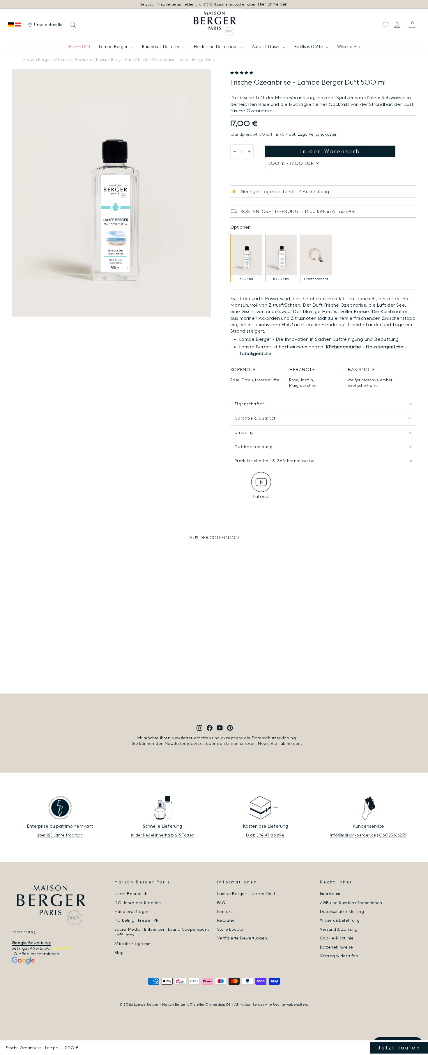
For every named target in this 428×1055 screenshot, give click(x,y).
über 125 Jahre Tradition (60, 835)
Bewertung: (31, 942)
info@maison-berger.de (353, 835)
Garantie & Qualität (255, 418)
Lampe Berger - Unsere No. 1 (246, 893)
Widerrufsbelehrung (340, 920)
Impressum (330, 893)
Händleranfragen (132, 911)
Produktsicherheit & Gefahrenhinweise (275, 460)
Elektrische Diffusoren (216, 46)
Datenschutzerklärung (342, 911)
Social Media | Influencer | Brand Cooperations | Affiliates (161, 932)
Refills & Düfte (309, 46)
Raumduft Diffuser (161, 46)
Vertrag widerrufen (339, 955)
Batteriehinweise (336, 947)
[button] (242, 73)
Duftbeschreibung (254, 446)
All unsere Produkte (73, 59)
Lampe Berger (114, 46)
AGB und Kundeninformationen (351, 902)
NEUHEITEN (77, 46)
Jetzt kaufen (398, 1047)
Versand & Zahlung (339, 929)
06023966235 (392, 835)
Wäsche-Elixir (350, 46)
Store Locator (231, 929)
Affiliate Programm (132, 943)
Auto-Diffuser (266, 46)
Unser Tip (244, 432)
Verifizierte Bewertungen (242, 938)
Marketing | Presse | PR (136, 920)
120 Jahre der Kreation (137, 902)
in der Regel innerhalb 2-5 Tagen (162, 835)
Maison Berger (37, 59)
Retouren (226, 920)
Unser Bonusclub (131, 893)
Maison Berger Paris (115, 59)
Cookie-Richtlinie (337, 938)
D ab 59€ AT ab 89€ (265, 835)
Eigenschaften (250, 403)
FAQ (221, 902)
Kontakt (224, 911)
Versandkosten (323, 134)
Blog (119, 952)
